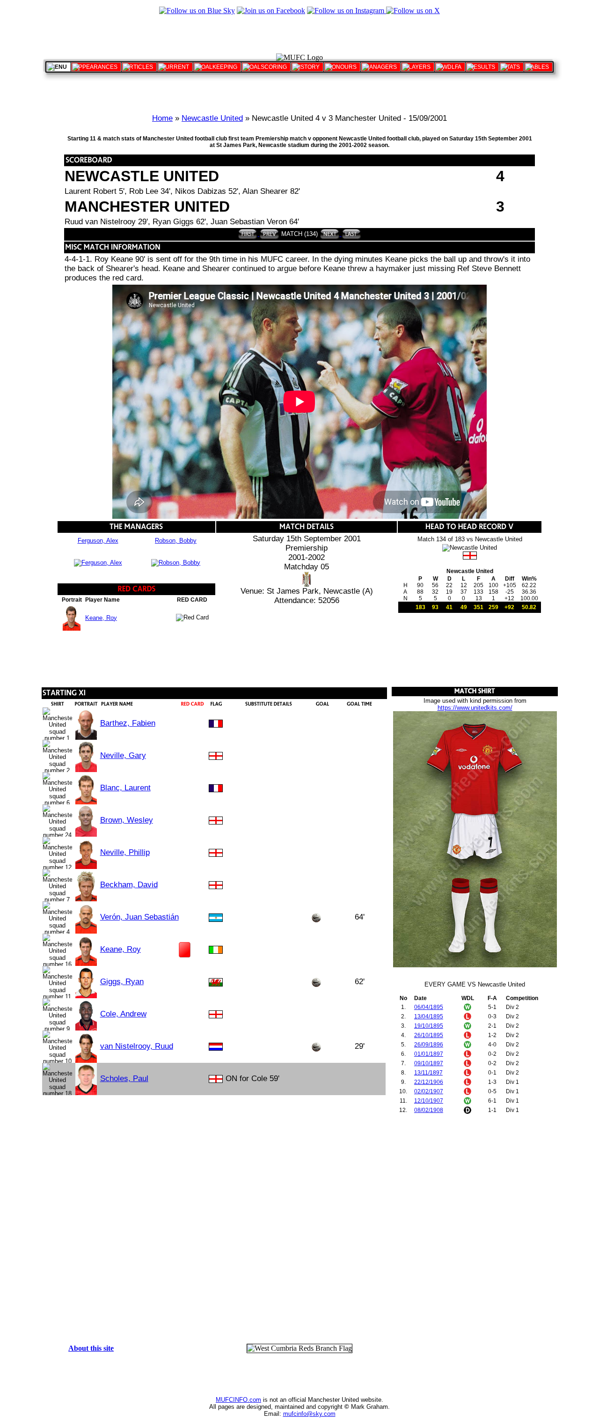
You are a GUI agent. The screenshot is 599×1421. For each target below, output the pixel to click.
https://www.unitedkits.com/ (475, 707)
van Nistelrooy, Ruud (136, 1046)
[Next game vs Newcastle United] (330, 233)
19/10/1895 (428, 1026)
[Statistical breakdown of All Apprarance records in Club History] (96, 67)
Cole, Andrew (123, 1013)
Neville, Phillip (125, 852)
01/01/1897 (428, 1054)
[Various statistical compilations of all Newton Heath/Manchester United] (511, 67)
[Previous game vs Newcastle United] (268, 233)
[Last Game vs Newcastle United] (351, 233)
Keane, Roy (101, 617)
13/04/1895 (428, 1016)
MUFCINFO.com (238, 1399)
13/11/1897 (428, 1072)
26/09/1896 (428, 1044)
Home (162, 118)
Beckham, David (129, 884)
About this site (91, 1348)
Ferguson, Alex (98, 540)
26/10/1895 (428, 1035)
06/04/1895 (428, 1007)
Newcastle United (212, 118)
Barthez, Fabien (127, 723)
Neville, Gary (123, 755)
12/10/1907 (428, 1100)
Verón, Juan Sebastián (139, 917)
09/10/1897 (428, 1063)
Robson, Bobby (176, 540)
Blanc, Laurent (125, 787)
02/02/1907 (428, 1091)
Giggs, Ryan (122, 981)
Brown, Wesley (126, 820)
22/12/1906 (428, 1082)
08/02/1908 (428, 1110)
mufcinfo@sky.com (309, 1413)
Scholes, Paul (124, 1078)
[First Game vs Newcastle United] (248, 233)
